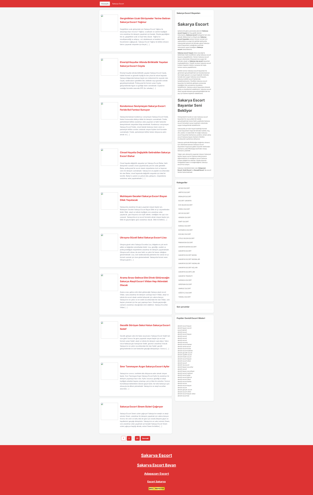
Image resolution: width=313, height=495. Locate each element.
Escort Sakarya (184, 201)
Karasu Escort (184, 226)
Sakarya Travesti (185, 276)
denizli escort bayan (184, 326)
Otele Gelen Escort (186, 238)
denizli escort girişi (184, 375)
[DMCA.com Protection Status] (156, 490)
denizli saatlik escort (185, 355)
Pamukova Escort (185, 242)
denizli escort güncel (185, 377)
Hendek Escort (184, 217)
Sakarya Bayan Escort (187, 247)
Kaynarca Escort (185, 230)
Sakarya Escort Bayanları (189, 259)
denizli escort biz (183, 396)
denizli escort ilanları (185, 344)
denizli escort (182, 332)
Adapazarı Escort (156, 473)
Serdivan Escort (185, 284)
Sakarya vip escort (196, 61)
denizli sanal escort (184, 346)
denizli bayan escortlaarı (186, 371)
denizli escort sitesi (184, 361)
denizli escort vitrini (184, 392)
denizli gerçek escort (185, 390)
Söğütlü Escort (185, 293)
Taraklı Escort (184, 297)
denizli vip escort (183, 365)
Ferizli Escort (184, 209)
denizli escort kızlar (184, 348)
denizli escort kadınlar (185, 351)
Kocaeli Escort (184, 234)
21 (137, 438)
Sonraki (145, 438)
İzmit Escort (187, 170)
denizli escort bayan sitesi (186, 394)
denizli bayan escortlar (185, 367)
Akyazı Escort (184, 188)
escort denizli (182, 330)
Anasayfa (104, 4)
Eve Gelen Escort (185, 205)
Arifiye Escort (184, 192)
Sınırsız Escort (184, 288)
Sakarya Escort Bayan (187, 255)
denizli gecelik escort (185, 353)
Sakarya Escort (118, 4)
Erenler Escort (184, 196)
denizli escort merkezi (185, 373)
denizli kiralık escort (184, 357)
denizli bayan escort (184, 328)
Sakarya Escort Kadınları (189, 263)
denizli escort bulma (184, 381)
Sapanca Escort (185, 280)
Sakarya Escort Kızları (187, 267)
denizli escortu (183, 342)
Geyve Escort (184, 213)
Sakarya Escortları (186, 272)
